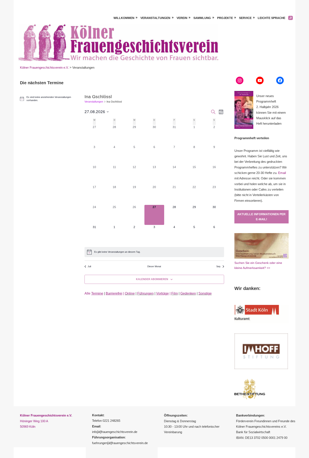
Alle (94, 293)
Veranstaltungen (155, 18)
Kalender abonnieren (152, 279)
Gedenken (188, 293)
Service (245, 18)
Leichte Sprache (271, 18)
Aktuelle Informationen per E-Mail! (261, 216)
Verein (182, 18)
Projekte (225, 18)
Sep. (218, 266)
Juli (89, 266)
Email (282, 173)
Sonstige (205, 293)
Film (174, 293)
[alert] (154, 252)
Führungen (145, 293)
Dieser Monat (154, 266)
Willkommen (124, 18)
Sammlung (202, 18)
